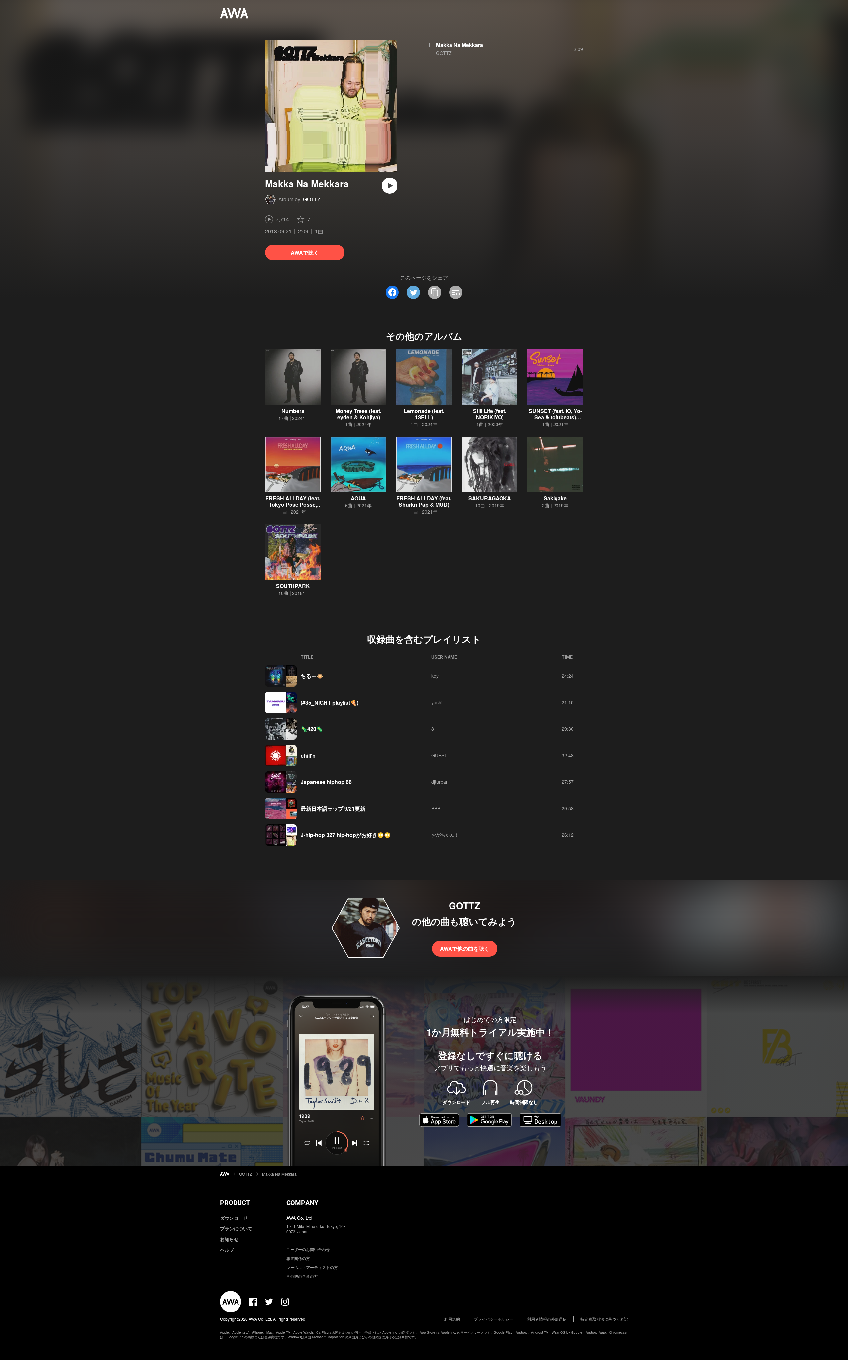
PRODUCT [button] (235, 1203)
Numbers (292, 411)
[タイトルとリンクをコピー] (434, 292)
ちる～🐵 (312, 676)
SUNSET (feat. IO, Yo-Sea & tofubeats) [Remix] (555, 417)
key (435, 675)
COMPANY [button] (302, 1203)
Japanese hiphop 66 (326, 782)
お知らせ (229, 1239)
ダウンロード (234, 1218)
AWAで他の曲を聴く (464, 948)
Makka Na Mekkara (459, 45)
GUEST (439, 755)
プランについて (236, 1228)
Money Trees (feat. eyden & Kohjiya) (358, 414)
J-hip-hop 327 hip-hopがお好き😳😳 (346, 835)
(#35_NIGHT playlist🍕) (329, 702)
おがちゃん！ (445, 834)
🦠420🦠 (312, 729)
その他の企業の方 (302, 1276)
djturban (440, 781)
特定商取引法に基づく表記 (604, 1319)
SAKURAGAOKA (489, 498)
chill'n (308, 755)
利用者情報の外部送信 (547, 1319)
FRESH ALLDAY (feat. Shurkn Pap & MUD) (424, 501)
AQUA (358, 498)
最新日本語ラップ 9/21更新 (333, 808)
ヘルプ (227, 1249)
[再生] (390, 186)
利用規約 (452, 1319)
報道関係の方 (298, 1258)
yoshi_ (438, 702)
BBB (435, 808)
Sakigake (555, 498)
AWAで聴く (305, 252)
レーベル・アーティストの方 (312, 1267)
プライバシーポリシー (493, 1319)
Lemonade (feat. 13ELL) (424, 414)
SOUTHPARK (293, 586)
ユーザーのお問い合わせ (308, 1249)
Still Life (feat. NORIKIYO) (489, 414)
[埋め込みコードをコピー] (455, 292)
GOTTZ (312, 199)
